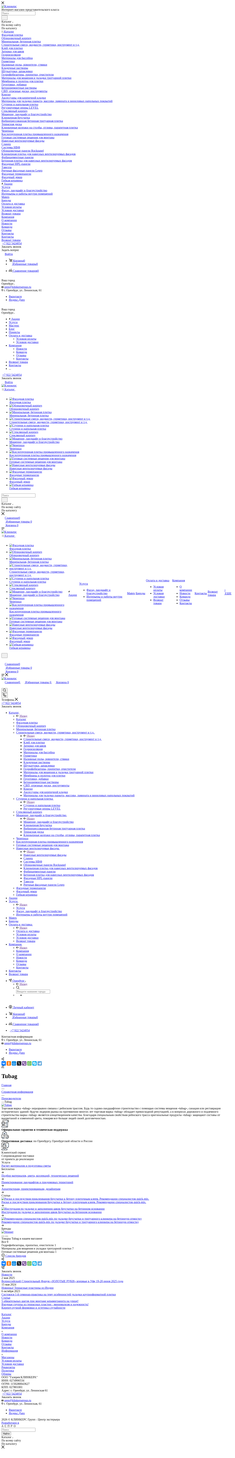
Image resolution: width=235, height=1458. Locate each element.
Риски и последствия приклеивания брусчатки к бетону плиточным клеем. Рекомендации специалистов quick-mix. (73, 1202)
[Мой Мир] (14, 1063)
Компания (22, 951)
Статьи (5, 1297)
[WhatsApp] (29, 1063)
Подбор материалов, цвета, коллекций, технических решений (40, 1175)
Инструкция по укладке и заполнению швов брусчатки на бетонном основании (51, 1212)
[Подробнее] (2, 1172)
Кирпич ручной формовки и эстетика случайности (33, 1307)
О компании (9, 1334)
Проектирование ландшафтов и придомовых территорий (37, 1182)
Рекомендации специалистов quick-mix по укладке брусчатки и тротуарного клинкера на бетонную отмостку (70, 1222)
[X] (19, 1063)
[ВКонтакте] (3, 1063)
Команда (21, 352)
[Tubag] (6, 1105)
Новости (21, 348)
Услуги (20, 907)
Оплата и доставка (27, 931)
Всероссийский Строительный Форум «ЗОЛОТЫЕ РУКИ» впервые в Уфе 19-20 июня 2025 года (62, 1281)
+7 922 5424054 (12, 243)
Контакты (22, 358)
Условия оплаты (26, 338)
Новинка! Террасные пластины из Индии (27, 1287)
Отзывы (21, 355)
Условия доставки (27, 342)
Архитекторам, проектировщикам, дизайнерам (30, 1188)
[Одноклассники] (9, 1063)
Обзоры (6, 1373)
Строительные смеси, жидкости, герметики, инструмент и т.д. (63, 739)
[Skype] (34, 1063)
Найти (6, 1433)
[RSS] (2, 1067)
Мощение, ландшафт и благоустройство (49, 821)
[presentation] (2, 1236)
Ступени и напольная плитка (42, 805)
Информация (9, 1350)
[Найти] (4, 17)
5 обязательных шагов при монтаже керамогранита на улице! (39, 1301)
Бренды (6, 1324)
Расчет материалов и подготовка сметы (26, 1165)
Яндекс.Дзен (17, 299)
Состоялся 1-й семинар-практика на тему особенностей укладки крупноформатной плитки (58, 1294)
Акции (5, 1317)
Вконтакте (15, 296)
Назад (23, 716)
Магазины (7, 1357)
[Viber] (24, 1063)
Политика (7, 1370)
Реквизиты (8, 1367)
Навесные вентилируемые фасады (45, 855)
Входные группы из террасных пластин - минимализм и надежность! (44, 1304)
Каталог (21, 719)
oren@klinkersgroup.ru (17, 287)
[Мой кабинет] (3, 660)
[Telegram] (39, 1063)
